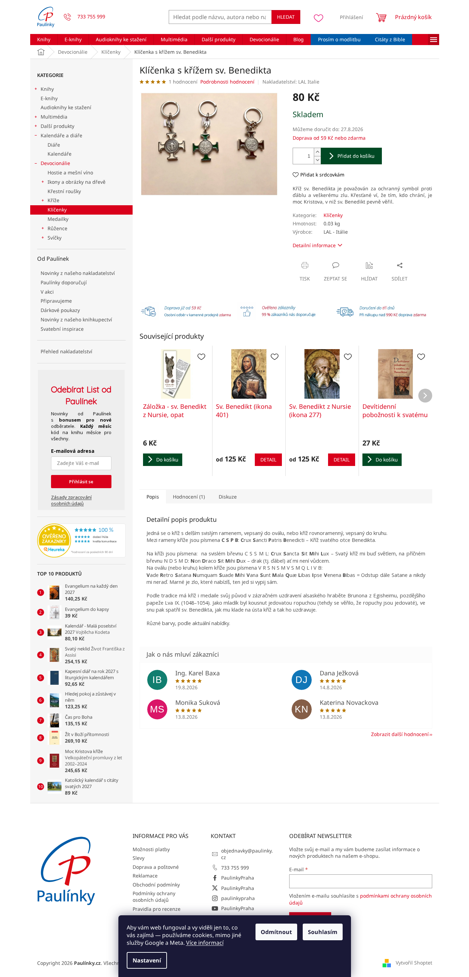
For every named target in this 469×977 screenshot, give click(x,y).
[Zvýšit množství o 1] (317, 152)
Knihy (47, 89)
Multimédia (54, 116)
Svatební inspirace (62, 329)
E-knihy (49, 98)
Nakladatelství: (290, 81)
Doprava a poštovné (156, 867)
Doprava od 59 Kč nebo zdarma (329, 138)
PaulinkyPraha (237, 877)
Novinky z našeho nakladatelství (78, 273)
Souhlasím (322, 932)
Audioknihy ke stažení (66, 107)
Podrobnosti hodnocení (227, 81)
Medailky (58, 219)
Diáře (54, 144)
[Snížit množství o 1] (317, 160)
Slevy (138, 858)
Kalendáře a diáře (61, 135)
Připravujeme (56, 300)
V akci (47, 291)
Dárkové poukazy (60, 310)
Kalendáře (60, 153)
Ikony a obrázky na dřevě (77, 182)
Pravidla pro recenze (157, 909)
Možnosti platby (151, 849)
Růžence (57, 228)
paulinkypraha (238, 898)
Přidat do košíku (356, 156)
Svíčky (54, 237)
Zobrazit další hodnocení (400, 734)
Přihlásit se (81, 481)
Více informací (205, 942)
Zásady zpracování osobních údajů (71, 500)
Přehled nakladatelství (66, 351)
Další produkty (57, 126)
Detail (268, 459)
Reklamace (145, 875)
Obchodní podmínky (156, 884)
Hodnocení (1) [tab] (189, 496)
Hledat (286, 17)
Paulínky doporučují (64, 282)
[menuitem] (43, 39)
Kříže (53, 200)
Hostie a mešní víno (70, 172)
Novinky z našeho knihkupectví (76, 319)
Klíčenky (57, 209)
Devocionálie (55, 163)
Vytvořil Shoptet (414, 962)
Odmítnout (276, 932)
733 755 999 (235, 867)
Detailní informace (314, 245)
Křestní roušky (64, 191)
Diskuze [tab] (228, 496)
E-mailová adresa (72, 451)
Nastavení (147, 960)
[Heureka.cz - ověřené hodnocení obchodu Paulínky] (81, 540)
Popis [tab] (152, 496)
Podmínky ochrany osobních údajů (154, 896)
